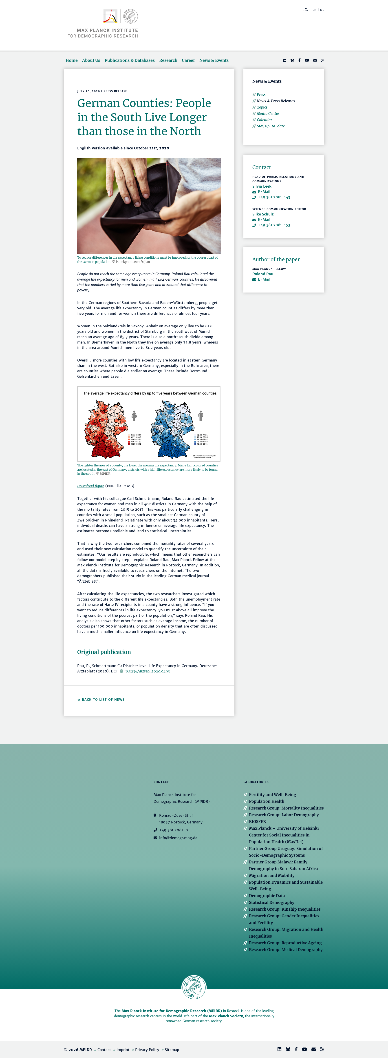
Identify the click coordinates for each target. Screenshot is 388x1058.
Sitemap (172, 1049)
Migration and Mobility (272, 875)
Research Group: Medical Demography (286, 949)
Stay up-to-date (271, 126)
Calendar (264, 120)
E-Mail (264, 191)
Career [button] (188, 60)
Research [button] (168, 60)
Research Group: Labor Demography (284, 814)
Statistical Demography (271, 902)
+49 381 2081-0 (173, 830)
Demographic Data (267, 895)
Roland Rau (262, 274)
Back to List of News (104, 700)
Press (261, 94)
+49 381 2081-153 (274, 225)
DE (322, 9)
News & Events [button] (214, 60)
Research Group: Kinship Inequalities (285, 909)
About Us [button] (91, 60)
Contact (104, 1049)
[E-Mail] (314, 60)
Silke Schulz (263, 214)
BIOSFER (257, 821)
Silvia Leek (261, 186)
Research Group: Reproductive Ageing (285, 942)
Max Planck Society (226, 1016)
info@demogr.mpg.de (178, 838)
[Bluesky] (292, 60)
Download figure (90, 486)
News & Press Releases (276, 101)
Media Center (268, 113)
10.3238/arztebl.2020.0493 (147, 671)
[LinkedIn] (284, 60)
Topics (262, 107)
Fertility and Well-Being (272, 794)
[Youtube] (306, 60)
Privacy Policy (147, 1049)
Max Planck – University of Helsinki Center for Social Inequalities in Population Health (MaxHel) (284, 835)
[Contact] (312, 1050)
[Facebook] (299, 60)
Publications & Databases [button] (130, 60)
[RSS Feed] (322, 60)
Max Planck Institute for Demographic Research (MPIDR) (172, 1011)
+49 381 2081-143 (274, 197)
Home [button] (72, 60)
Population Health (266, 801)
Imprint (123, 1049)
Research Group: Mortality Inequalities (286, 808)
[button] (306, 9)
